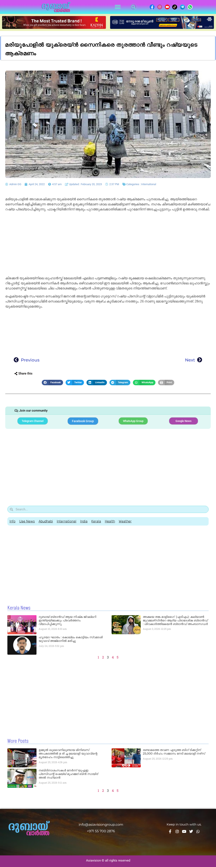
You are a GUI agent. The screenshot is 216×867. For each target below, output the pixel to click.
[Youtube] (184, 831)
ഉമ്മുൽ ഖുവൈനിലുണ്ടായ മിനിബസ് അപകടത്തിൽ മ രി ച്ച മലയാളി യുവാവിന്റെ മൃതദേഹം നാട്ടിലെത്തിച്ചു (68, 753)
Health (110, 521)
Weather (125, 521)
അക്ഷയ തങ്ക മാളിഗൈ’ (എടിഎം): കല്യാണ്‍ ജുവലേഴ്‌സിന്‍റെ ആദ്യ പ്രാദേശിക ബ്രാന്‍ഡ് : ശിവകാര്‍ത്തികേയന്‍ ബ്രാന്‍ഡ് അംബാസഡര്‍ (175, 620)
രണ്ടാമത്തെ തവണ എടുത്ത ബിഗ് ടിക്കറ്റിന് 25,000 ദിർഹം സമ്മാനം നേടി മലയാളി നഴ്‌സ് (174, 751)
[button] (117, 7)
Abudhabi (46, 521)
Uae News (27, 521)
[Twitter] (191, 831)
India (84, 521)
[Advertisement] (108, 244)
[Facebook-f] (170, 831)
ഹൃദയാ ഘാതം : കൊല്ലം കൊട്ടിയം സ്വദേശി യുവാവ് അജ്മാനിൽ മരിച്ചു (71, 639)
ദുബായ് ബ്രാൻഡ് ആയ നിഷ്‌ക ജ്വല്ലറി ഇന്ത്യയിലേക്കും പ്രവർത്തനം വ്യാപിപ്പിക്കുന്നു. (67, 620)
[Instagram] (177, 831)
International (148, 184)
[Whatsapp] (198, 831)
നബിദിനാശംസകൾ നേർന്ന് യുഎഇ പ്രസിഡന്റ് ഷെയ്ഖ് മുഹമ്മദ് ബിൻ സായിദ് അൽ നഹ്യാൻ (68, 773)
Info (12, 521)
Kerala (96, 521)
